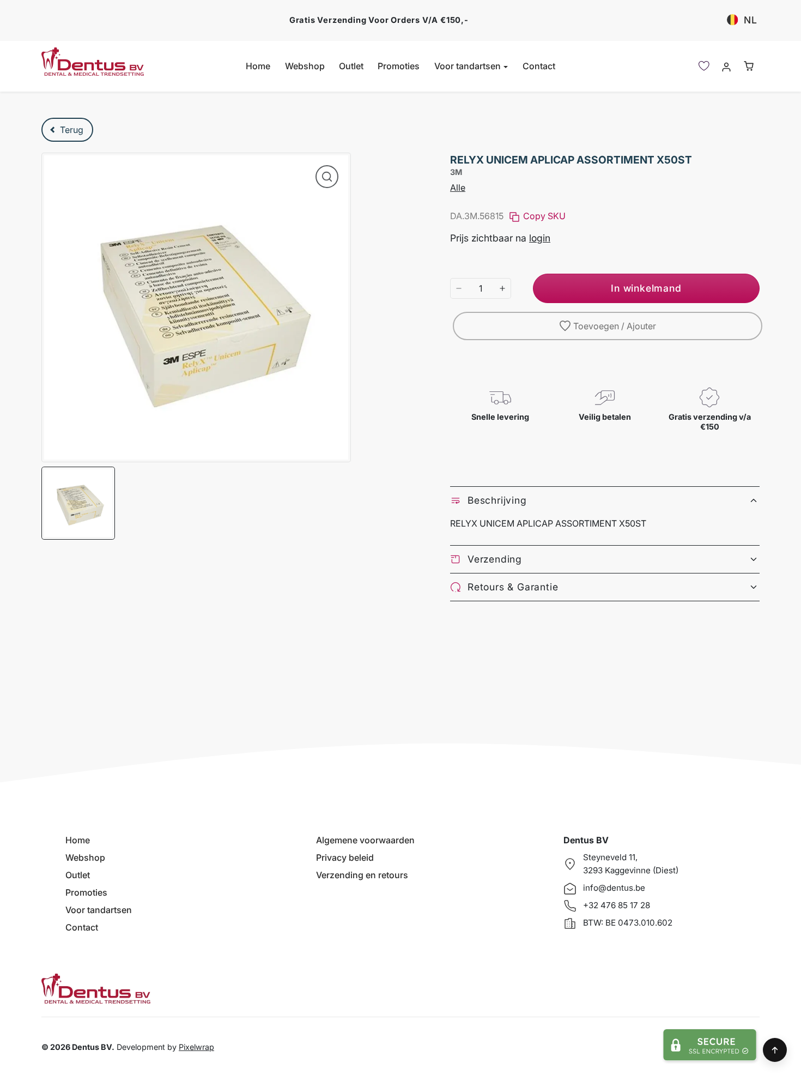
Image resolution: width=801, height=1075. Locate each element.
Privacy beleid (345, 857)
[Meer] (502, 288)
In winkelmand (646, 288)
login (539, 238)
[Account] (726, 66)
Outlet (351, 66)
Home (258, 66)
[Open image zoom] (326, 176)
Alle (457, 187)
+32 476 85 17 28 (616, 905)
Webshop (305, 66)
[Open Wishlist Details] (704, 66)
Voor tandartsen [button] (468, 66)
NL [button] (750, 20)
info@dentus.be (614, 888)
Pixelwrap (196, 1047)
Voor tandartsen (98, 909)
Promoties (399, 66)
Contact (539, 66)
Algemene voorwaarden (365, 840)
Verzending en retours (362, 874)
